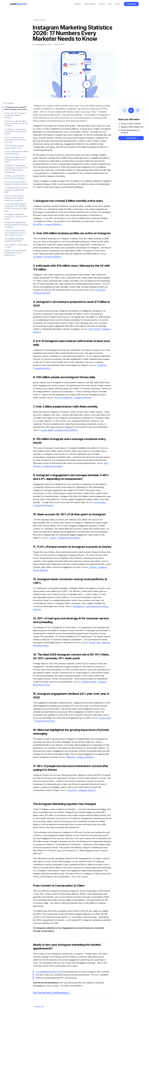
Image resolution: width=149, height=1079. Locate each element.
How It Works (90, 4)
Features (77, 4)
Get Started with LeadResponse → (52, 992)
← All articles (38, 1007)
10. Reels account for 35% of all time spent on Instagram (15, 177)
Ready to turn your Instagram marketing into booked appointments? (15, 252)
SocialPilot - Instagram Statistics (47, 224)
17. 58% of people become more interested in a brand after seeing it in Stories (14, 233)
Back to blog (40, 20)
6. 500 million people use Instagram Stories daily (14, 147)
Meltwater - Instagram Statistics (80, 757)
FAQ (109, 4)
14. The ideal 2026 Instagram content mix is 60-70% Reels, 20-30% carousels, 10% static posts (15, 207)
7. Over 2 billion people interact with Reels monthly (16, 152)
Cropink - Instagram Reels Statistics (64, 538)
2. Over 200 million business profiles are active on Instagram (15, 115)
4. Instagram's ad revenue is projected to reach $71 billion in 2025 (15, 131)
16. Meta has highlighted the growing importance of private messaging (16, 224)
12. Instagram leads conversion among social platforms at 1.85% (16, 190)
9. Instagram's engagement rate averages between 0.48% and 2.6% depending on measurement (16, 168)
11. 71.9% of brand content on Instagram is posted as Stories (15, 183)
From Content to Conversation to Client (15, 246)
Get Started (131, 4)
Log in (117, 4)
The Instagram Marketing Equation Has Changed (14, 240)
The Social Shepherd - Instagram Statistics (72, 397)
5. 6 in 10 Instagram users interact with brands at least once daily (14, 139)
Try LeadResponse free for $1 (48, 972)
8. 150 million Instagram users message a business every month (15, 159)
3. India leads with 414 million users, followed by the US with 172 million (16, 123)
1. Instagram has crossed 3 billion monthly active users (15, 108)
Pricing (102, 4)
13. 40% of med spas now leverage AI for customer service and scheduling (14, 198)
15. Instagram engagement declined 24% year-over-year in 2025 (15, 216)
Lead (18, 4)
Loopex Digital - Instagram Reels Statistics (58, 430)
